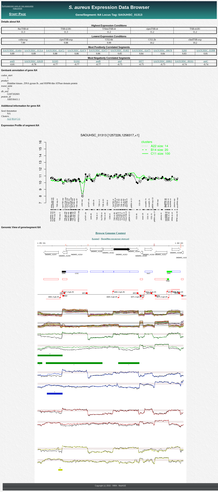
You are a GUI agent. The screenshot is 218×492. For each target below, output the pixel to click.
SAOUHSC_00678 (162, 50)
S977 (141, 61)
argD (12, 61)
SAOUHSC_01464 (12, 50)
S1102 (77, 61)
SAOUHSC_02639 (33, 61)
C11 (18, 119)
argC (205, 61)
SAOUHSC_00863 (162, 61)
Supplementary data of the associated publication (17, 7)
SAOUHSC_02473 (98, 50)
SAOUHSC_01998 (205, 50)
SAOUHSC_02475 (141, 50)
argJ (120, 61)
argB (98, 61)
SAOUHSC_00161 (184, 61)
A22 (9, 119)
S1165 (55, 61)
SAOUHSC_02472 (55, 50)
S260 (184, 50)
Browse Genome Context (111, 233)
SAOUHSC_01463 (119, 50)
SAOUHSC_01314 (33, 50)
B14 (14, 119)
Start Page (17, 14)
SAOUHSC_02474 (76, 50)
